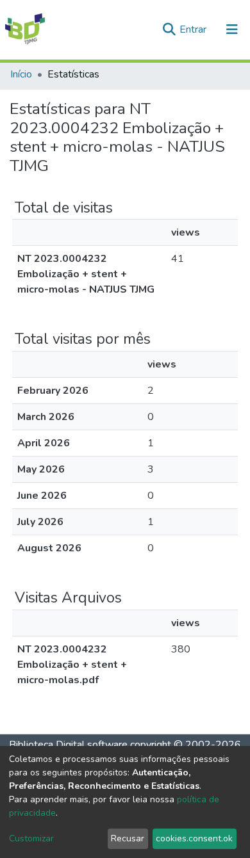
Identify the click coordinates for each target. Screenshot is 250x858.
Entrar (194, 29)
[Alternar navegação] (232, 29)
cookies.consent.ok (194, 838)
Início (21, 74)
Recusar (127, 838)
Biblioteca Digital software (68, 745)
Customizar (31, 838)
